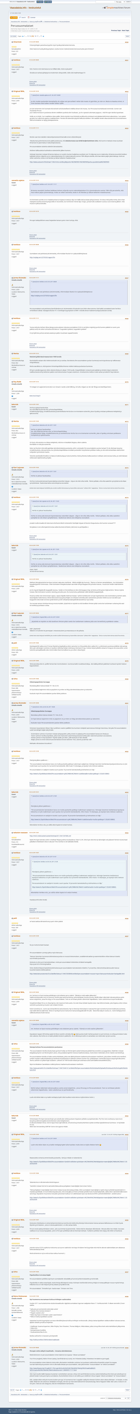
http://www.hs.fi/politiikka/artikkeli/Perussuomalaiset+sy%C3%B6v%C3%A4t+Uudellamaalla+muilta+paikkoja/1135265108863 (69, 774)
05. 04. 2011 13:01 (34, 832)
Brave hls (32, 83)
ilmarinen (17, 42)
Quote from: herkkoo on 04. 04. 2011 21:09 (44, 796)
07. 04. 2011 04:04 (34, 1077)
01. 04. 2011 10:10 (34, 91)
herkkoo (16, 60)
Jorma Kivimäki (19, 278)
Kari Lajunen (18, 467)
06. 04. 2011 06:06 (34, 1020)
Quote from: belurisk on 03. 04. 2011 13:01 (44, 425)
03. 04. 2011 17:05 (34, 497)
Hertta (16, 353)
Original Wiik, (19, 91)
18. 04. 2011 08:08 (34, 1347)
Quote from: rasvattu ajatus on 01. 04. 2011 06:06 (46, 95)
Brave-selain (33, 81)
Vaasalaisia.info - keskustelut (25, 7)
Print (127, 36)
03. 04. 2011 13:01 (34, 404)
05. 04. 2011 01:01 (34, 792)
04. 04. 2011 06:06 (34, 613)
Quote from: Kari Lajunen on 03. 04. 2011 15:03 (45, 501)
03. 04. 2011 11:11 (34, 277)
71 (41, 36)
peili (15, 643)
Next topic (125, 30)
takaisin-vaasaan (20, 832)
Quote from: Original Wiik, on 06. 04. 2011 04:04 (45, 1024)
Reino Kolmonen (20, 1296)
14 (30, 36)
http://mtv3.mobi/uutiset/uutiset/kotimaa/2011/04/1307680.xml (50, 836)
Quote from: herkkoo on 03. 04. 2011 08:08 (44, 282)
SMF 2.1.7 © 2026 (13, 1410)
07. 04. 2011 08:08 (34, 1115)
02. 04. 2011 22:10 (34, 211)
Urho (15, 679)
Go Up (12, 1390)
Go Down (13, 36)
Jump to (103, 1398)
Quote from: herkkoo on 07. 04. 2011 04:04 (44, 1138)
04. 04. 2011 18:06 (34, 643)
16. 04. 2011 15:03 (34, 1238)
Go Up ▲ (129, 1410)
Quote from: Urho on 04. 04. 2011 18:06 (43, 707)
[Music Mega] (12, 396)
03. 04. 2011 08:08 (34, 244)
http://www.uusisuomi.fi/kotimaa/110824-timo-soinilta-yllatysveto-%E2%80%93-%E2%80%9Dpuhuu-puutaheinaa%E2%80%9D (69, 162)
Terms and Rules (121, 1410)
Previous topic (116, 30)
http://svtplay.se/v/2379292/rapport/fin (42, 257)
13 (28, 36)
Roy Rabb (17, 382)
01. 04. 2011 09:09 (34, 60)
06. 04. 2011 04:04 (34, 992)
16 (35, 36)
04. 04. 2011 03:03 (34, 579)
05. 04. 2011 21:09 (34, 918)
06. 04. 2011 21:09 (34, 1044)
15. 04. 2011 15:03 (34, 1134)
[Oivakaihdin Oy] (12, 486)
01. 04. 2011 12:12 (34, 180)
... (26, 36)
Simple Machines (22, 1410)
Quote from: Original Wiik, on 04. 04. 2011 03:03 (45, 617)
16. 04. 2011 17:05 (34, 1296)
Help (114, 1410)
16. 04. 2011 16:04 (34, 1271)
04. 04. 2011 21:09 (34, 751)
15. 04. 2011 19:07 (34, 1220)
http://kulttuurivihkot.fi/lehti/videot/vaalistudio (44, 1340)
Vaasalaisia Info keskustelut (37, 85)
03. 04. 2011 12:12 (34, 353)
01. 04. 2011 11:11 (34, 128)
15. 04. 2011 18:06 (34, 1173)
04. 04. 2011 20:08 (34, 703)
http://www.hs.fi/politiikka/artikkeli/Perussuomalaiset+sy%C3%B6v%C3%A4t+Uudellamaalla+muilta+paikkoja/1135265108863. (73, 819)
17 (37, 36)
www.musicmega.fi (35, 396)
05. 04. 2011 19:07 (34, 852)
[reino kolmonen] (12, 1315)
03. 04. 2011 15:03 (34, 421)
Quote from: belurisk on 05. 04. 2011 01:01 (44, 857)
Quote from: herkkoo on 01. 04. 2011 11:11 (44, 184)
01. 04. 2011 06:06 (34, 42)
